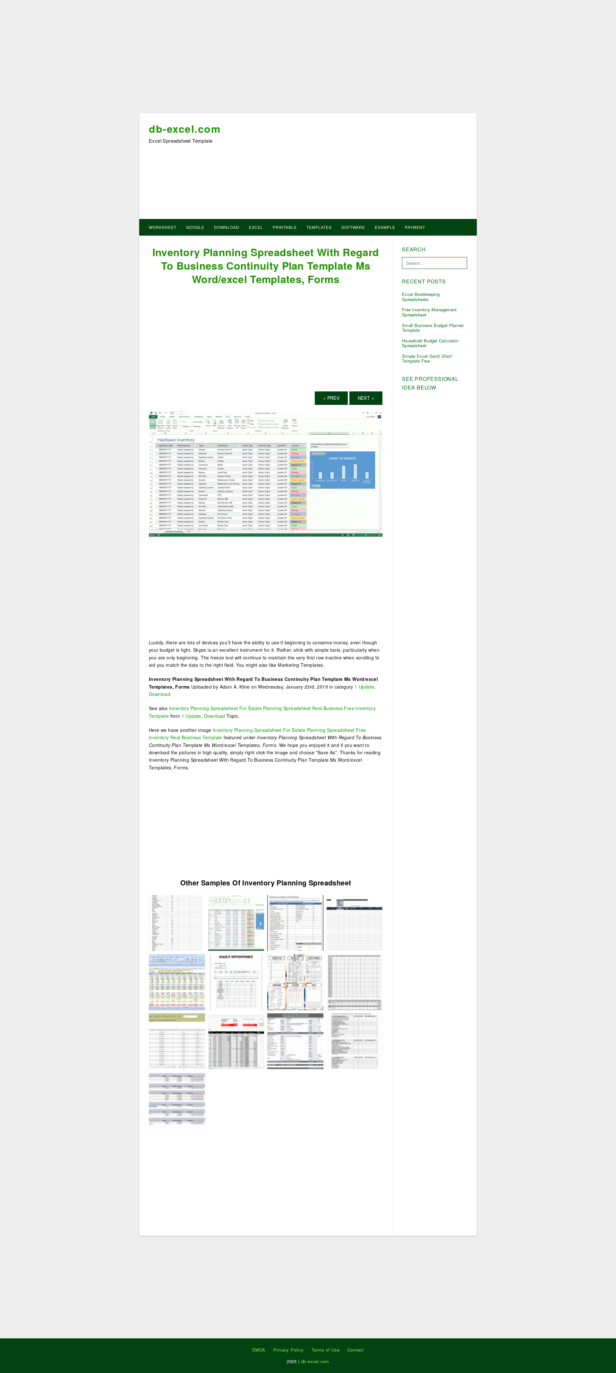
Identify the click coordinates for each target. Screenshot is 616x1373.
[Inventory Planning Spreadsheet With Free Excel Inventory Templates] (355, 922)
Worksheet (162, 227)
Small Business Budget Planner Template (433, 327)
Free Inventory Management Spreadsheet (429, 312)
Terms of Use (326, 1350)
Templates (319, 227)
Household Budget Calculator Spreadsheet (430, 343)
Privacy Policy (288, 1350)
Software (353, 227)
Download (226, 227)
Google (195, 227)
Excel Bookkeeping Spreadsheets (421, 296)
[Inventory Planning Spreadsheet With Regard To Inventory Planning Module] (177, 1040)
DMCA (258, 1350)
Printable (285, 227)
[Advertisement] (308, 59)
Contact (355, 1350)
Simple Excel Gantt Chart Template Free (427, 358)
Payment (415, 227)
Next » (366, 398)
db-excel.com (184, 128)
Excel (256, 227)
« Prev (331, 398)
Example (385, 227)
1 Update (364, 686)
